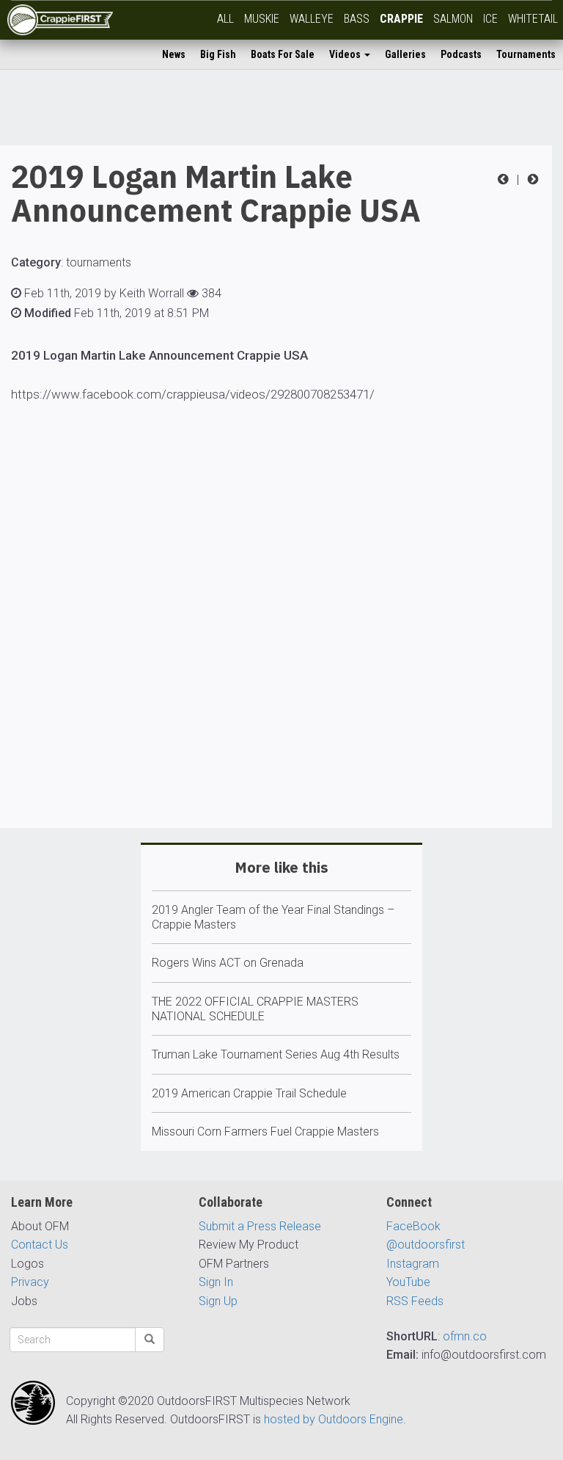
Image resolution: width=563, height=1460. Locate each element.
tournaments (98, 262)
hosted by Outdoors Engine (333, 1419)
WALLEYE (312, 19)
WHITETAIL (533, 19)
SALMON (453, 19)
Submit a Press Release (260, 1226)
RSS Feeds (415, 1301)
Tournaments (526, 54)
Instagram (412, 1264)
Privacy (30, 1282)
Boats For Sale (282, 54)
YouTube (408, 1282)
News (173, 54)
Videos (346, 54)
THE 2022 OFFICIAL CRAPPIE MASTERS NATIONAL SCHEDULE (255, 1009)
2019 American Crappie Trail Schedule (249, 1093)
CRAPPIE (401, 19)
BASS (356, 19)
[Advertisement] (276, 658)
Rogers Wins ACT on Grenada (227, 963)
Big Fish (218, 54)
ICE (490, 19)
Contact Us (39, 1245)
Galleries (405, 54)
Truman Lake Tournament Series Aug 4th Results (276, 1054)
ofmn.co (465, 1336)
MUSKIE (261, 19)
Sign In (216, 1282)
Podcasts (461, 54)
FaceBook (413, 1226)
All (225, 19)
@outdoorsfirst (425, 1245)
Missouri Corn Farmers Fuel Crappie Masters (265, 1131)
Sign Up (218, 1301)
